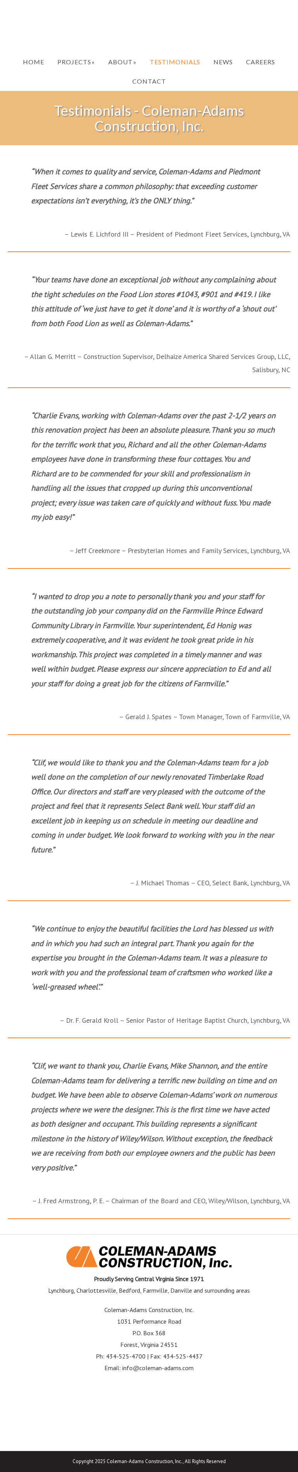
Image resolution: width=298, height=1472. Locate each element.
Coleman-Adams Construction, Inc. (149, 26)
